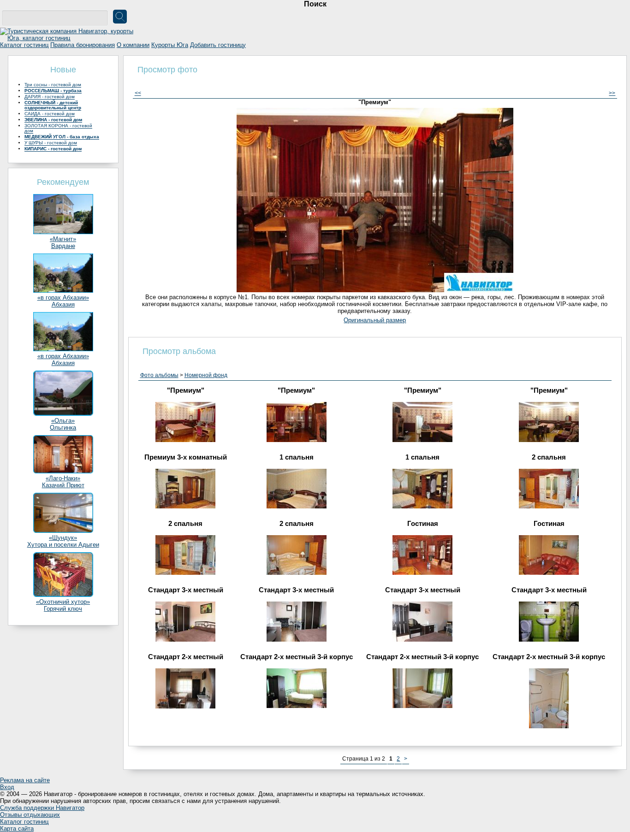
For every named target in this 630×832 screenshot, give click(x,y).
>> (612, 93)
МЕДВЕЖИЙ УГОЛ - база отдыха (61, 136)
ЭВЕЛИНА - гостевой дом (53, 119)
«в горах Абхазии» (63, 297)
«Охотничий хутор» (63, 601)
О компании (133, 44)
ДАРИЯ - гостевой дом (49, 96)
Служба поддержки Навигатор (42, 807)
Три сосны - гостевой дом (52, 84)
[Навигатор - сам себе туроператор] (69, 38)
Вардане (63, 245)
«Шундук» (63, 537)
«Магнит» (63, 239)
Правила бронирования (82, 44)
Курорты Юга (169, 44)
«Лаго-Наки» (63, 478)
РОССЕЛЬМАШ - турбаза (53, 90)
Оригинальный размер (375, 320)
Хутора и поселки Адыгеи (63, 544)
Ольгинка (63, 427)
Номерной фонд (205, 375)
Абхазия (63, 304)
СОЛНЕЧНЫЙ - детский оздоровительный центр (52, 105)
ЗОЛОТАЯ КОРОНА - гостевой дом (58, 128)
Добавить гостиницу (218, 44)
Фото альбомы (159, 375)
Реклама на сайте (25, 780)
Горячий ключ (63, 608)
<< (138, 93)
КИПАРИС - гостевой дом (53, 148)
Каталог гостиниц (24, 44)
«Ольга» (63, 420)
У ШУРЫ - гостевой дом (50, 142)
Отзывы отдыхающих (30, 814)
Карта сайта (17, 828)
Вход (7, 787)
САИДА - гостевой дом (49, 113)
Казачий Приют (63, 485)
